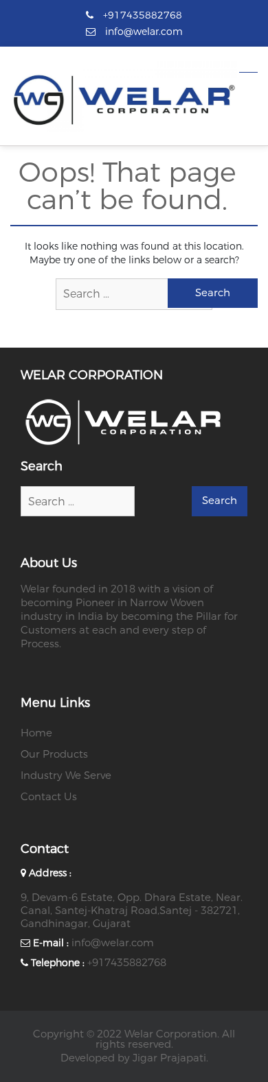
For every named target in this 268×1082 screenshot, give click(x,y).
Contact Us (49, 797)
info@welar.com (112, 943)
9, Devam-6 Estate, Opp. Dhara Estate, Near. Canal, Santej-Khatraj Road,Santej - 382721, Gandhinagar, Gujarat (132, 910)
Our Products (54, 754)
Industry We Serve (66, 775)
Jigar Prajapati (169, 1058)
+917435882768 (126, 963)
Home (36, 733)
